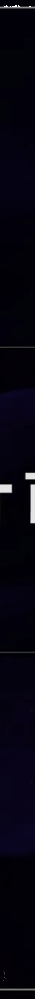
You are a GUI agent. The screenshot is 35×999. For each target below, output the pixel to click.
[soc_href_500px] (4, 981)
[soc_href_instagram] (4, 977)
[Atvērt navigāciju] (30, 6)
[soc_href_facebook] (4, 972)
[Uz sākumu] (11, 5)
